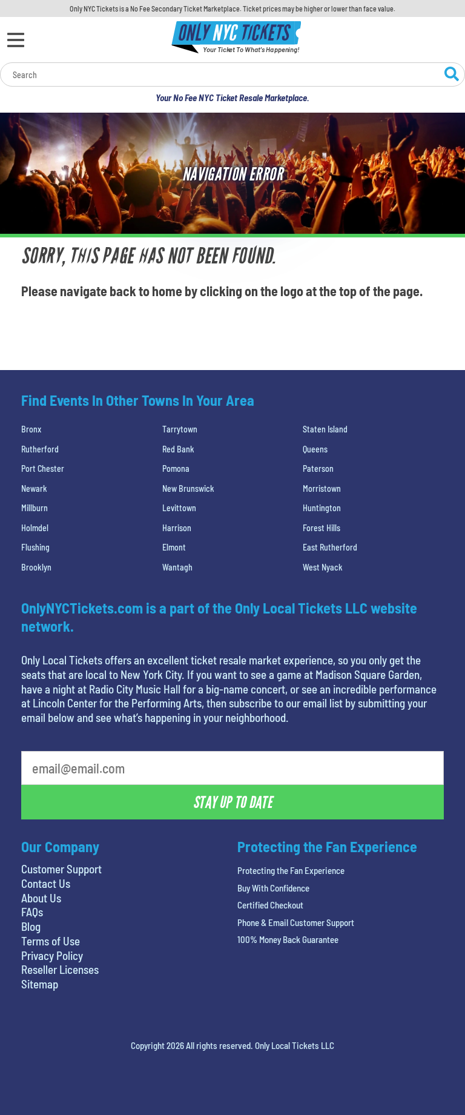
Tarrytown (179, 429)
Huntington (322, 508)
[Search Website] (451, 76)
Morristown (322, 488)
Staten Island (325, 429)
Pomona (176, 468)
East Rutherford (330, 547)
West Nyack (323, 567)
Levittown (179, 508)
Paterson (318, 468)
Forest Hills (321, 528)
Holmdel (34, 528)
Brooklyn (36, 567)
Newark (34, 488)
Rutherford (40, 449)
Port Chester (42, 468)
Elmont (174, 547)
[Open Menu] (15, 40)
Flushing (35, 547)
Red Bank (178, 449)
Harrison (176, 528)
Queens (315, 449)
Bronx (31, 429)
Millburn (34, 508)
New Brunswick (188, 488)
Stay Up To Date (232, 802)
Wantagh (177, 567)
